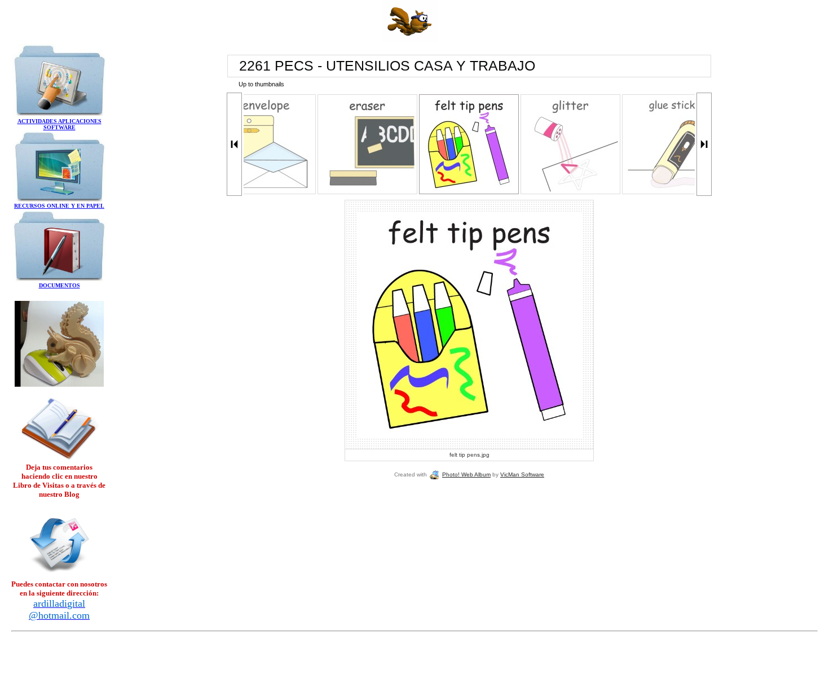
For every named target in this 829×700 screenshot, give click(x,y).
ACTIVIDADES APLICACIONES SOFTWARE (59, 124)
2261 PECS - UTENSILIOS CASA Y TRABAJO (387, 65)
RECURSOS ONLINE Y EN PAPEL (59, 206)
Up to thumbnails (261, 84)
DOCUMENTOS (59, 285)
